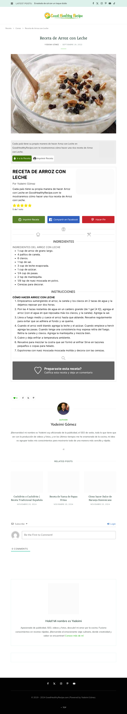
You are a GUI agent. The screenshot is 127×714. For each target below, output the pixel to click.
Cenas (18, 28)
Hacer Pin (100, 219)
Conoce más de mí (74, 635)
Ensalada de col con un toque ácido (50, 3)
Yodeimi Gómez (52, 44)
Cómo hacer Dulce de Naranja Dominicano (100, 498)
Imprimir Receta (44, 158)
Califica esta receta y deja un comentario (68, 372)
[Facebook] (23, 398)
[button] (14, 205)
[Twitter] (28, 398)
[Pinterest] (33, 398)
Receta (8, 28)
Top (64, 707)
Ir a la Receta (23, 158)
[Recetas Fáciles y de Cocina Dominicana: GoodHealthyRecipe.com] (63, 15)
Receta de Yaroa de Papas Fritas (63, 498)
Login (113, 523)
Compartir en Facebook (65, 219)
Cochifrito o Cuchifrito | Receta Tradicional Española (27, 498)
